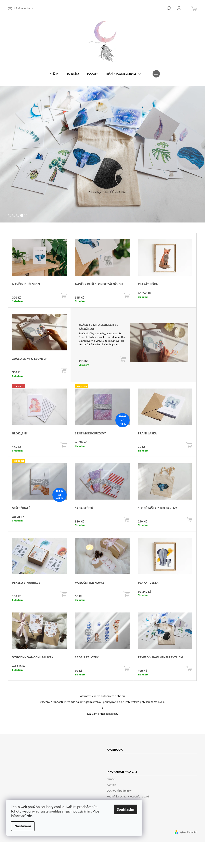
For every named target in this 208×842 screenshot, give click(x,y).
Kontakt (111, 785)
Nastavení (22, 826)
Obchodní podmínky (119, 790)
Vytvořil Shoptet (188, 832)
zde (29, 816)
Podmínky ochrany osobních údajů (128, 796)
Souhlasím (125, 809)
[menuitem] (54, 73)
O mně (111, 779)
